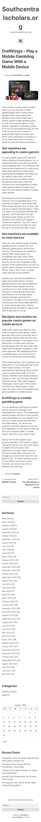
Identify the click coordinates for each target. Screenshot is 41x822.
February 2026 (8, 525)
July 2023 (6, 626)
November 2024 (9, 570)
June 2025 (6, 550)
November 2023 (9, 612)
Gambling (16, 474)
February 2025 (8, 560)
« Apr (4, 741)
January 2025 (8, 563)
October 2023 (8, 615)
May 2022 (6, 674)
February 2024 (8, 601)
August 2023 (7, 622)
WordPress (25, 815)
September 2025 (9, 539)
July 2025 (6, 546)
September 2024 (9, 577)
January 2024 (8, 605)
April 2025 (6, 553)
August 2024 (7, 581)
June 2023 (6, 629)
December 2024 (9, 567)
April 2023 (6, 636)
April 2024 (6, 594)
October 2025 (8, 536)
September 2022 (9, 660)
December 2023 (9, 608)
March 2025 (7, 556)
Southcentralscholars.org (20, 17)
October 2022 (8, 657)
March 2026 (7, 522)
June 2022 (6, 671)
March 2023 (7, 639)
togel (4, 695)
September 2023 (9, 619)
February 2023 (8, 643)
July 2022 (6, 667)
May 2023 (6, 633)
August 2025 (7, 543)
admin (27, 75)
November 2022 (9, 653)
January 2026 (8, 529)
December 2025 (9, 532)
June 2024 (6, 588)
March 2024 (7, 598)
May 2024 (6, 591)
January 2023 (8, 646)
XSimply (19, 817)
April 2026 (6, 518)
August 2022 (7, 664)
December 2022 (9, 650)
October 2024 (8, 574)
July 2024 (6, 584)
